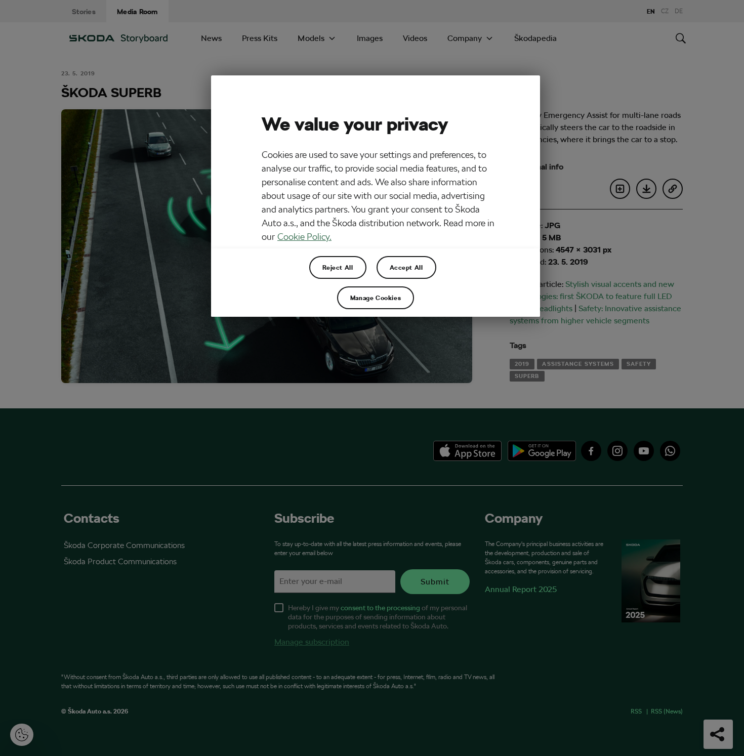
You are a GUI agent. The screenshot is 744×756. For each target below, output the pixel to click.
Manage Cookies (375, 297)
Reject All (337, 267)
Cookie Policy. (304, 236)
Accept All (406, 267)
